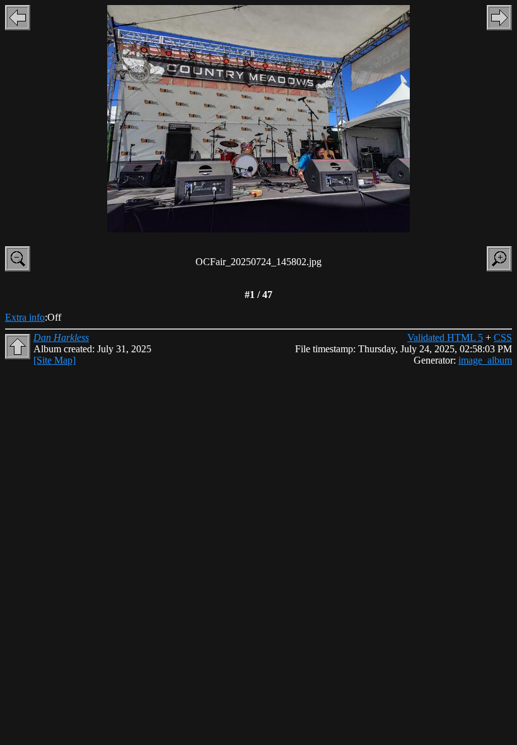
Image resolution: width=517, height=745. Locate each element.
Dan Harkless (61, 337)
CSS (503, 337)
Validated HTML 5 (445, 337)
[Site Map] (54, 360)
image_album (485, 360)
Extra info (25, 317)
